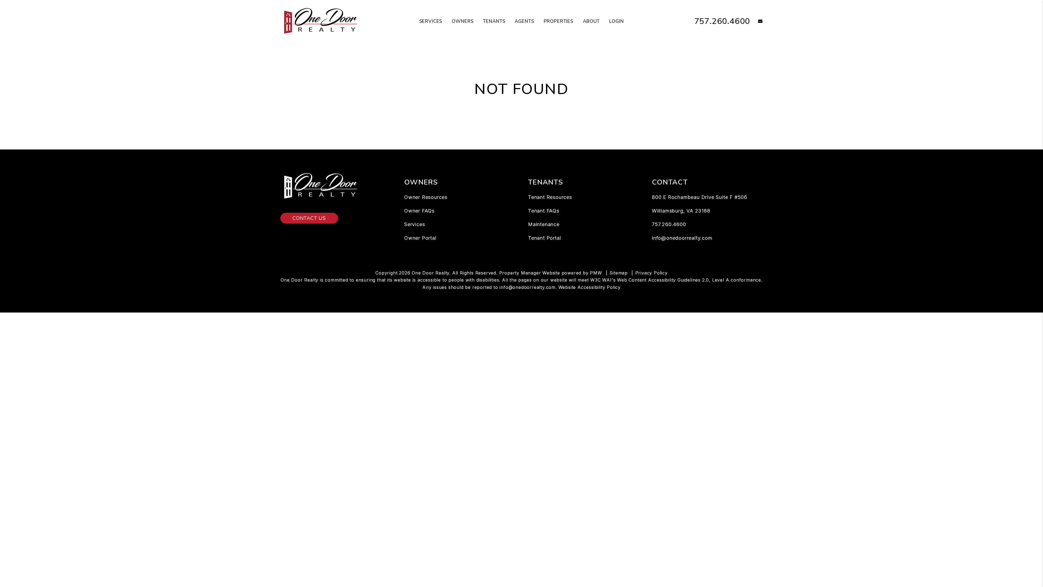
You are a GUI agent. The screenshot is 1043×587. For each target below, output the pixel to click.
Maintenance (544, 224)
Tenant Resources (550, 197)
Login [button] (616, 21)
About (591, 21)
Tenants (494, 21)
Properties (559, 21)
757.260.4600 (722, 21)
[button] (756, 21)
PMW (596, 273)
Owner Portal (420, 238)
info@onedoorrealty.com (682, 238)
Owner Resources (425, 197)
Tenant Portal (544, 238)
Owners (462, 21)
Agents (524, 21)
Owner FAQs (419, 211)
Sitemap (619, 273)
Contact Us (309, 218)
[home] (321, 21)
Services (430, 21)
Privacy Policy (651, 273)
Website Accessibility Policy (589, 287)
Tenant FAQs (543, 211)
